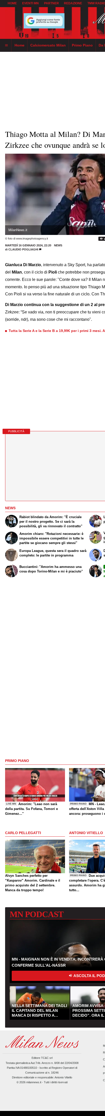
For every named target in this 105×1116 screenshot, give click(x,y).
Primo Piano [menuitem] (82, 45)
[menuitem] (6, 45)
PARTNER (51, 3)
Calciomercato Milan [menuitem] (48, 45)
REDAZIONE (73, 3)
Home (12, 3)
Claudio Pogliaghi (23, 249)
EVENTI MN (30, 3)
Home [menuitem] (19, 45)
